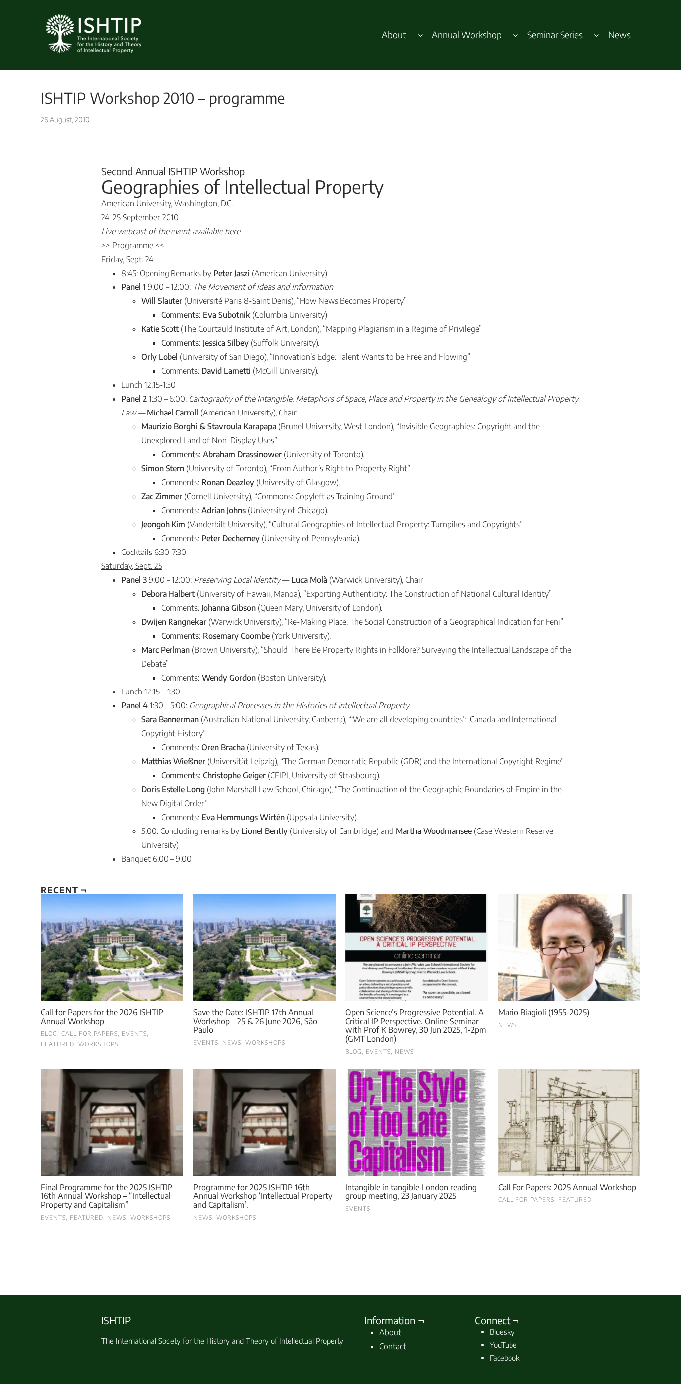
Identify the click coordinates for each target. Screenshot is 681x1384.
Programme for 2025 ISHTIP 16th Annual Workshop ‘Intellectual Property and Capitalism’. (262, 1196)
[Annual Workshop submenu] (515, 35)
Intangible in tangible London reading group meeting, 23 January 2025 (411, 1192)
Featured (57, 1044)
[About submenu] (420, 35)
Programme (132, 245)
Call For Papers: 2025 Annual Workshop (567, 1187)
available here (216, 231)
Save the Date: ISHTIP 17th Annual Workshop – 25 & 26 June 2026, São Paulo (255, 1021)
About (390, 1332)
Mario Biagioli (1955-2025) (543, 1012)
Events (134, 1033)
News (231, 1042)
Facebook (505, 1357)
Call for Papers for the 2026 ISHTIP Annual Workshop (102, 1017)
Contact (392, 1346)
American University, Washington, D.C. (167, 203)
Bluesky (502, 1331)
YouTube (503, 1344)
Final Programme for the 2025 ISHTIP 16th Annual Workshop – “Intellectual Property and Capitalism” (106, 1196)
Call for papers (89, 1033)
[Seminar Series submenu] (596, 35)
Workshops (98, 1044)
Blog (49, 1033)
